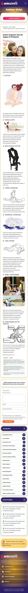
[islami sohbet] (9, 3)
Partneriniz (10, 259)
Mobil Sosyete (14, 464)
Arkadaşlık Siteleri (14, 434)
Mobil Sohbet (14, 460)
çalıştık (11, 357)
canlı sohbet (14, 438)
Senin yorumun (6, 392)
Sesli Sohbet (14, 478)
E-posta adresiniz (7, 408)
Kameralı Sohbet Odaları (14, 456)
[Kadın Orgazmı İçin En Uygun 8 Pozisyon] (14, 48)
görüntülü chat (14, 442)
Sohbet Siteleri (14, 486)
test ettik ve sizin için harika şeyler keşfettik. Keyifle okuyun (14, 373)
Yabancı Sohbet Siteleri (14, 493)
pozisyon (6, 113)
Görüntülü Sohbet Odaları (14, 449)
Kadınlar (5, 134)
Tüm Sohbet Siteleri (14, 489)
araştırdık (6, 357)
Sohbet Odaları (14, 482)
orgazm (8, 58)
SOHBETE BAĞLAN (14, 18)
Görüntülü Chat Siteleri (14, 445)
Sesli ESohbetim (14, 471)
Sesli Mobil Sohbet (14, 475)
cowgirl (8, 206)
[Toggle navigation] (25, 3)
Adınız (4, 404)
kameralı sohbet (14, 453)
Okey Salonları (14, 467)
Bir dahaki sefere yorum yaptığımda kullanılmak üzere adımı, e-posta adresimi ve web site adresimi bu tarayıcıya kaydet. (14, 417)
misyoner (11, 312)
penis (11, 181)
